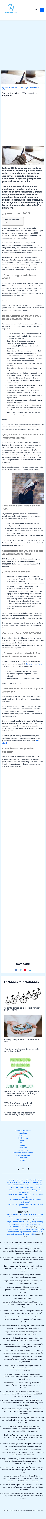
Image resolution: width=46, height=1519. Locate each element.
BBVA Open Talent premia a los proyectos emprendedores (19, 1104)
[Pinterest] (25, 970)
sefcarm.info (23, 1150)
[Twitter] (21, 970)
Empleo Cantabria (23, 1155)
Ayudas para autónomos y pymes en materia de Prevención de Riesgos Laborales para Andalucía (22, 1093)
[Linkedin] (30, 970)
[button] (36, 10)
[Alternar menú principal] (42, 10)
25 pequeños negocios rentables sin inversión (25, 1180)
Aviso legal (23, 1133)
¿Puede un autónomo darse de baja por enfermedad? (21, 1050)
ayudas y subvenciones (10, 88)
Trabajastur (23, 1148)
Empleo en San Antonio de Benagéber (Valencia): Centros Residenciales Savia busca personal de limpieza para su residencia (25, 1224)
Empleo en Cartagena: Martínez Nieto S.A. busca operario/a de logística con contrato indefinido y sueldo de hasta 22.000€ (23, 1376)
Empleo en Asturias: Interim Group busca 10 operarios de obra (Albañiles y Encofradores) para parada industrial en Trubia (23, 1304)
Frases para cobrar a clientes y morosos (25, 1187)
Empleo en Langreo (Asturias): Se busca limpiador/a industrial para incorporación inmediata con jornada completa (23, 1268)
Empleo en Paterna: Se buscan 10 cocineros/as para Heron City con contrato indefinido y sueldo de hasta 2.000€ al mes (23, 1437)
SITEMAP (23, 1160)
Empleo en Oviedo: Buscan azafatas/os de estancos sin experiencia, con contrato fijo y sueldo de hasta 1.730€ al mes (23, 1469)
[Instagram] (23, 1169)
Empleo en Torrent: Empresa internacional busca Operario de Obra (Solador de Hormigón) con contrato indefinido (23, 1319)
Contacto (23, 1136)
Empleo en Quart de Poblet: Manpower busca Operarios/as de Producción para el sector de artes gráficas (23, 1289)
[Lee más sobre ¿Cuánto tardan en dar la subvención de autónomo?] (23, 996)
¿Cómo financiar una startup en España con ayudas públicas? (19, 1113)
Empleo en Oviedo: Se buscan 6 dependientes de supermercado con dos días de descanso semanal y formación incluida (23, 1368)
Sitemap (23, 1141)
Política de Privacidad (23, 1131)
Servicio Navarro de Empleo (23, 1153)
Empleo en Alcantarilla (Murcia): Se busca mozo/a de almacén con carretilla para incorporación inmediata (25, 1217)
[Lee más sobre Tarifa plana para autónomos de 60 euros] (23, 1026)
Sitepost (23, 1143)
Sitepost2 (23, 1145)
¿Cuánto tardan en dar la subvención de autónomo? (22, 1008)
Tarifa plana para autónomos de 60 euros (21, 1040)
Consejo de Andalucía (34, 664)
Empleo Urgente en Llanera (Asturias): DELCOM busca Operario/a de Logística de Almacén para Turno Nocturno (23, 1385)
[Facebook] (16, 970)
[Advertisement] (23, 46)
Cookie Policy (23, 1138)
